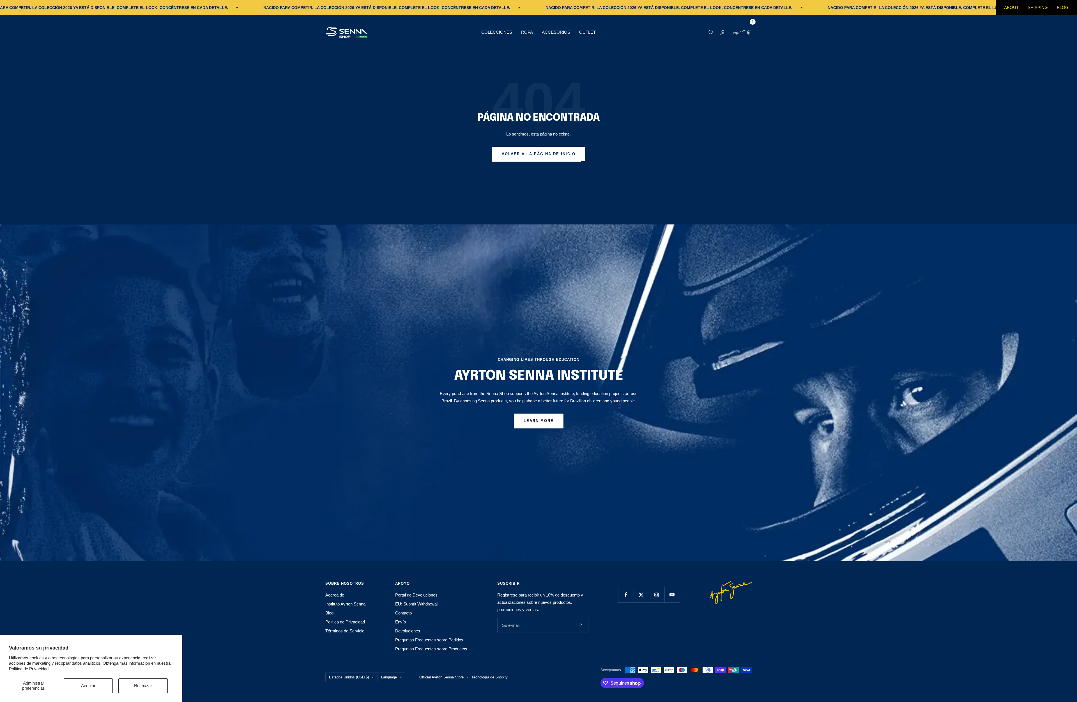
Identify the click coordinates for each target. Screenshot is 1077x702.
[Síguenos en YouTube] (672, 594)
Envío (400, 622)
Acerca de (334, 595)
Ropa (527, 32)
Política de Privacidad (345, 622)
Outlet (587, 32)
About (1011, 7)
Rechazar (143, 685)
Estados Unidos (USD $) (349, 677)
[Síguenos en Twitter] (641, 594)
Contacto (403, 613)
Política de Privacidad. (29, 668)
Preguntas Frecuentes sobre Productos (431, 648)
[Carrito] (742, 32)
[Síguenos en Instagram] (656, 594)
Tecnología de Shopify (489, 677)
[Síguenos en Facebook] (626, 594)
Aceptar (88, 685)
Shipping (1038, 7)
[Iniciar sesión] (722, 32)
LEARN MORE (539, 421)
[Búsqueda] (711, 32)
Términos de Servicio (344, 630)
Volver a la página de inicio (539, 154)
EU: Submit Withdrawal (416, 604)
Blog (1063, 7)
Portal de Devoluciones (416, 595)
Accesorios (556, 32)
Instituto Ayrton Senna (345, 604)
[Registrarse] (580, 625)
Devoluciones (407, 630)
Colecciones (496, 32)
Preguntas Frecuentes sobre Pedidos (429, 639)
